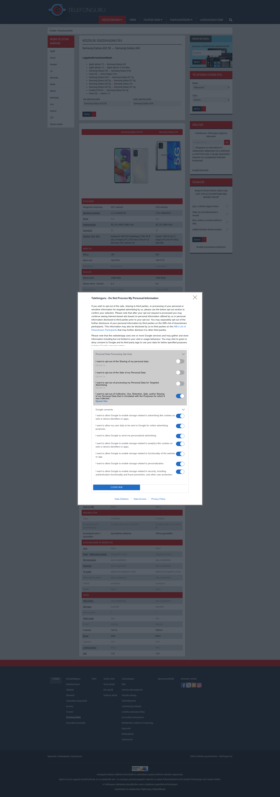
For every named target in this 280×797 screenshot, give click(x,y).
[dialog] (140, 398)
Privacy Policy (158, 499)
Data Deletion (122, 499)
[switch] (180, 361)
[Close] (196, 298)
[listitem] (140, 354)
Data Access (140, 499)
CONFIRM (117, 487)
